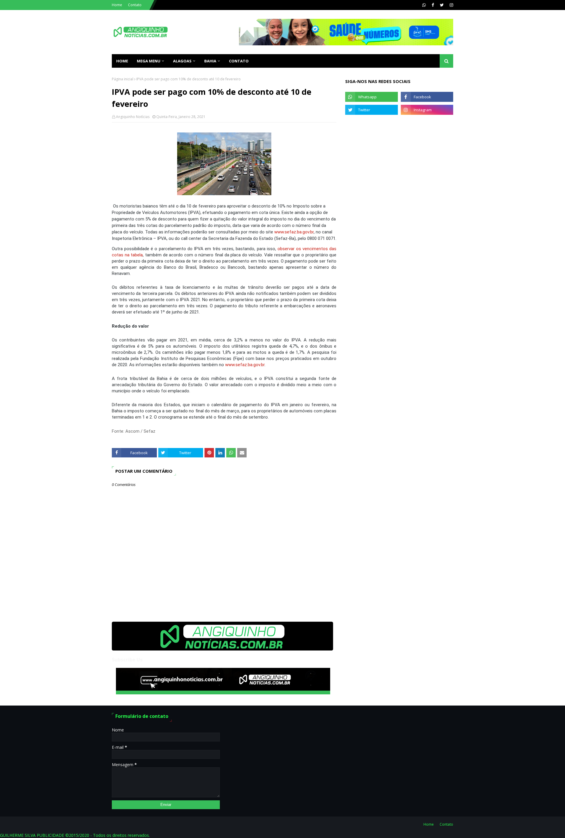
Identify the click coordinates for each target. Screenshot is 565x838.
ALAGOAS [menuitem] (182, 61)
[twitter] (441, 5)
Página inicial (122, 79)
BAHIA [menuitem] (210, 61)
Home (117, 4)
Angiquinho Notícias (132, 116)
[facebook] (433, 5)
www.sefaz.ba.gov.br (294, 232)
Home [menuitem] (122, 61)
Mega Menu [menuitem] (148, 61)
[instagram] (450, 5)
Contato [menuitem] (239, 61)
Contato (135, 4)
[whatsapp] (424, 5)
